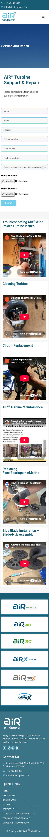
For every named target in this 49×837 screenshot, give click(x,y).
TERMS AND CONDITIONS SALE (16, 818)
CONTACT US (8, 809)
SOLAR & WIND (9, 800)
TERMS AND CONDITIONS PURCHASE (19, 814)
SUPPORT (7, 804)
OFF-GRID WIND (9, 795)
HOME (5, 791)
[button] (43, 17)
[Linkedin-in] (13, 748)
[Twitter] (9, 748)
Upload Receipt (9, 175)
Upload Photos (9, 188)
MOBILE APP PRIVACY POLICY (16, 823)
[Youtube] (17, 748)
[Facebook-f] (4, 748)
